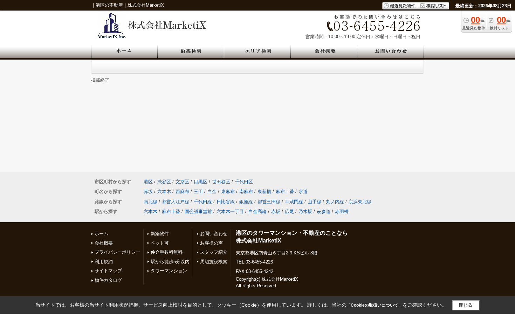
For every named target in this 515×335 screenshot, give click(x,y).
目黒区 (200, 181)
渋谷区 (164, 181)
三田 (198, 191)
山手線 (314, 201)
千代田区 (244, 181)
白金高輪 (257, 211)
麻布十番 (285, 191)
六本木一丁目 (230, 211)
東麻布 (228, 191)
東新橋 (264, 191)
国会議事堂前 (198, 211)
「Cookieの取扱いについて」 (374, 305)
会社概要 (104, 243)
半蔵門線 (294, 201)
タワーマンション (169, 270)
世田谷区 (221, 181)
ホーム (101, 233)
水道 (303, 191)
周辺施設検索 (213, 261)
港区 (148, 181)
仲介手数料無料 (167, 252)
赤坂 (148, 191)
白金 (212, 191)
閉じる (466, 305)
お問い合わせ (213, 233)
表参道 (323, 211)
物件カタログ (108, 280)
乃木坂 (305, 211)
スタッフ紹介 (213, 252)
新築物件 (160, 233)
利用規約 (104, 261)
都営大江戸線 (175, 201)
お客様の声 (211, 243)
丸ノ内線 (335, 201)
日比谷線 (226, 201)
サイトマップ (108, 270)
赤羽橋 (342, 211)
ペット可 (160, 243)
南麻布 (246, 191)
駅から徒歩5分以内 (170, 261)
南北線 (150, 201)
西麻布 (182, 191)
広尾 (289, 211)
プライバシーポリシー (117, 252)
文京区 (182, 181)
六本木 (164, 191)
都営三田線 (269, 201)
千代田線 (203, 201)
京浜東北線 (360, 201)
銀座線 (246, 201)
